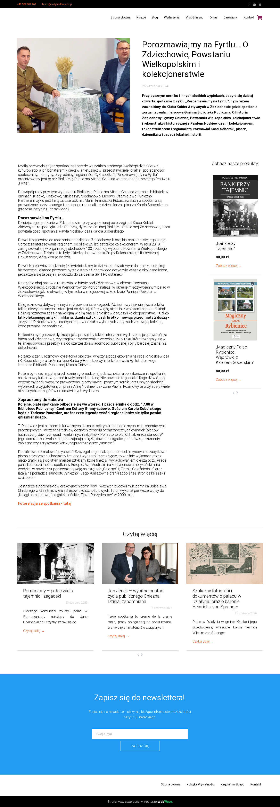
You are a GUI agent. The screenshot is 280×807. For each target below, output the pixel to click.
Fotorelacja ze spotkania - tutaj (44, 503)
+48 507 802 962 (26, 4)
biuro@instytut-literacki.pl (57, 4)
